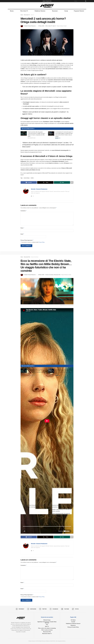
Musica (11, 11)
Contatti (73, 621)
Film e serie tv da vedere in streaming (47, 628)
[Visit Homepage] (47, 6)
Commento (24, 210)
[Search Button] (85, 1)
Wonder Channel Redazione (30, 25)
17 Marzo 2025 (41, 25)
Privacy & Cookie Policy (73, 627)
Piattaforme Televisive (40, 11)
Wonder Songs (46, 620)
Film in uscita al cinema (47, 630)
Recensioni (55, 11)
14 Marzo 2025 (41, 274)
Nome (22, 228)
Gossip (66, 11)
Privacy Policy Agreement (27, 240)
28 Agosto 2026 (31, 375)
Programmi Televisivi (79, 11)
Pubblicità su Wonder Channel (73, 623)
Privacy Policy (41, 242)
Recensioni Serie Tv (47, 633)
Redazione (73, 625)
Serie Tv (32, 14)
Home (22, 14)
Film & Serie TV (24, 11)
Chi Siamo (73, 620)
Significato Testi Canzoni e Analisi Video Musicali (47, 622)
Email (22, 234)
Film (47, 624)
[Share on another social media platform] (71, 182)
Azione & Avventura (50, 274)
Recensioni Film (57, 274)
